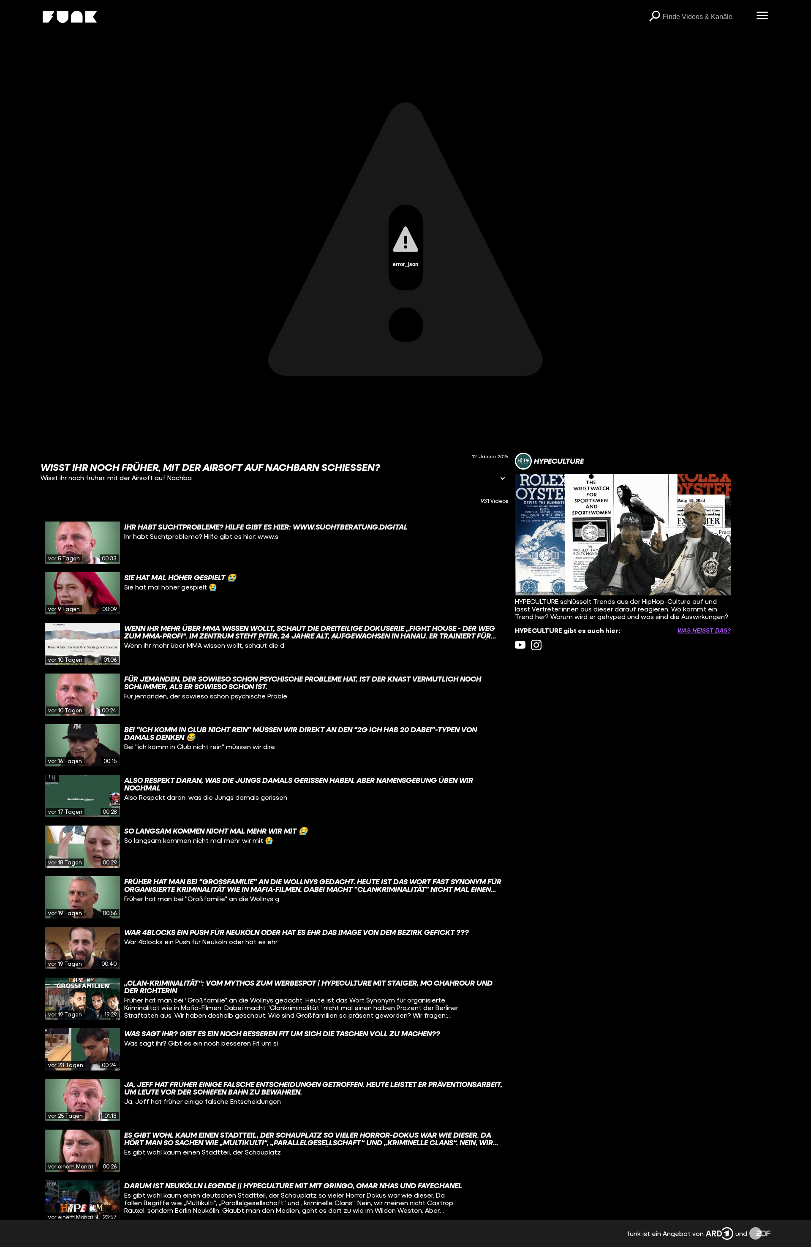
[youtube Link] (520, 645)
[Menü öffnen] (762, 16)
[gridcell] (274, 543)
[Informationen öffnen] (502, 479)
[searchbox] (706, 17)
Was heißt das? (704, 630)
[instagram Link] (536, 645)
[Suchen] (654, 17)
